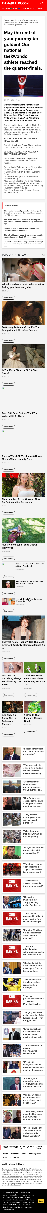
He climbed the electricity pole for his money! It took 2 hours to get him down (23, 244)
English (7, 8)
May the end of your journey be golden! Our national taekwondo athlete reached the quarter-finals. (21, 22)
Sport (24, 1154)
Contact (31, 1146)
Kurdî (32, 8)
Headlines (15, 1154)
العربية (15, 8)
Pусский (23, 8)
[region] (23, 1201)
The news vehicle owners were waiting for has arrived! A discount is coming (23, 222)
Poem (5, 1154)
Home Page (39, 1147)
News (5, 1158)
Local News (15, 1158)
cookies (22, 1195)
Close (41, 1201)
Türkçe (39, 8)
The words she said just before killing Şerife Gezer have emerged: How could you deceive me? (23, 213)
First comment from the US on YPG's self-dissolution (21, 229)
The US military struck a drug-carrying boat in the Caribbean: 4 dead (23, 236)
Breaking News (35, 1154)
